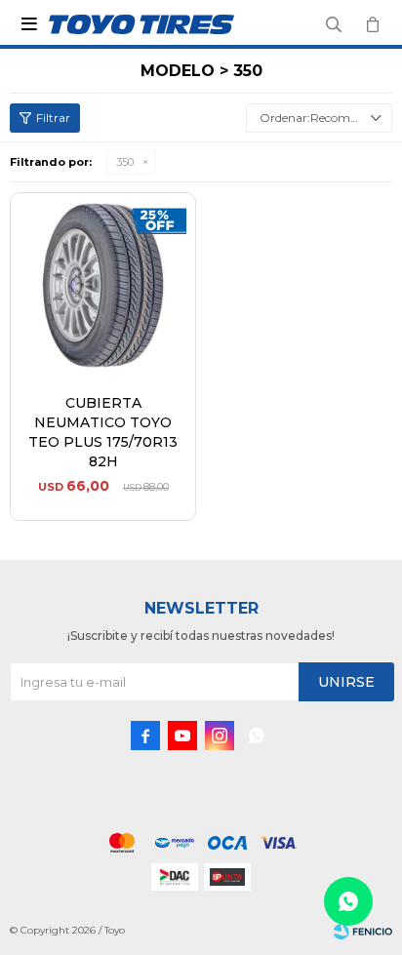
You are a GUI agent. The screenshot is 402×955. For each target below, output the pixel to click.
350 (125, 162)
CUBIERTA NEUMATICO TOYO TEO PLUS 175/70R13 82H (103, 432)
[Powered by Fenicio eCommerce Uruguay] (363, 930)
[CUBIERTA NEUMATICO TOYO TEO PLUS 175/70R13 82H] (103, 285)
